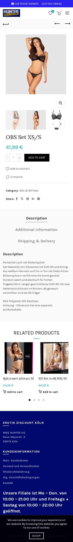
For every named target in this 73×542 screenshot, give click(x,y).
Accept (36, 535)
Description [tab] (36, 218)
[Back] (6, 24)
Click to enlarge (60, 103)
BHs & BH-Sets (29, 190)
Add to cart (36, 157)
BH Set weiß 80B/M (53, 378)
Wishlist (52, 11)
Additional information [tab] (36, 229)
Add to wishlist (20, 168)
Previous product (57, 24)
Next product (67, 24)
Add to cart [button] (14, 392)
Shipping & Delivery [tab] (36, 241)
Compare (16, 177)
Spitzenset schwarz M (18, 378)
